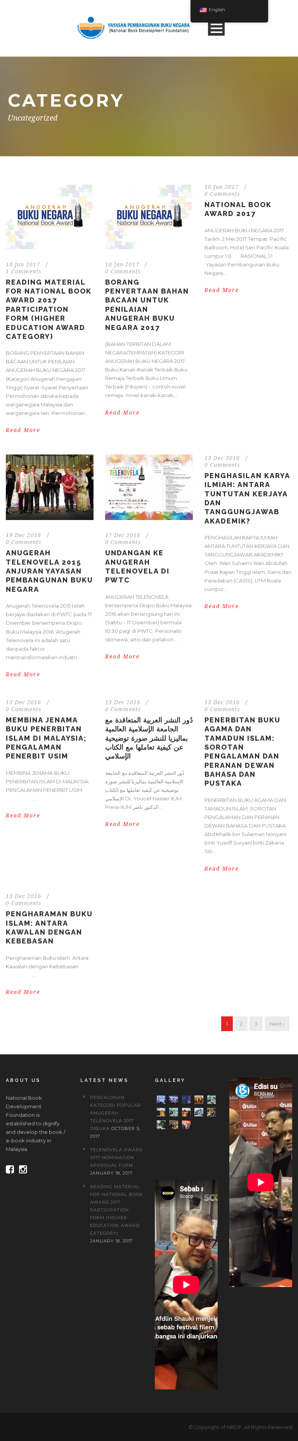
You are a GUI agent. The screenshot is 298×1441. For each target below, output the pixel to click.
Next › (277, 1024)
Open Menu (216, 28)
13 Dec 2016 (222, 458)
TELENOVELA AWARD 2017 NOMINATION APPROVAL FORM (116, 1157)
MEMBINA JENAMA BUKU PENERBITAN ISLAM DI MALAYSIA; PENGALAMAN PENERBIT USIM (46, 738)
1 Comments (24, 271)
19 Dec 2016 (23, 535)
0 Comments (123, 271)
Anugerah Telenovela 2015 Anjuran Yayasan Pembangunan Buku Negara (49, 571)
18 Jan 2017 (23, 264)
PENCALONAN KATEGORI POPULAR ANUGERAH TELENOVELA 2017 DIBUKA (115, 1113)
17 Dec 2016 (122, 535)
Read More (23, 430)
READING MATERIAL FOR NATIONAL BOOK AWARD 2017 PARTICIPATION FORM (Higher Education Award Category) (49, 309)
